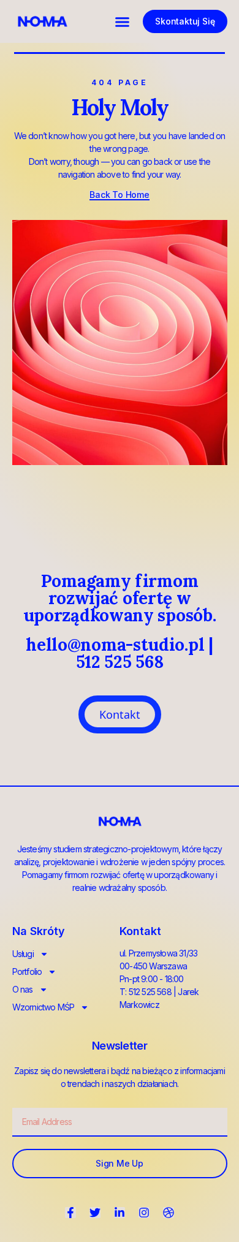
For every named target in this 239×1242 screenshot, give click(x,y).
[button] (122, 21)
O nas (22, 989)
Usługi (23, 954)
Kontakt (119, 714)
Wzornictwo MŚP (43, 1007)
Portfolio (27, 971)
